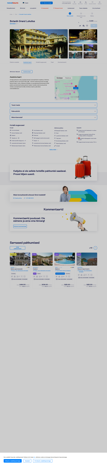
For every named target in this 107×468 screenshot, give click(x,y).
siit (34, 457)
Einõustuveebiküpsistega (43, 461)
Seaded (27, 461)
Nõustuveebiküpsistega (12, 461)
